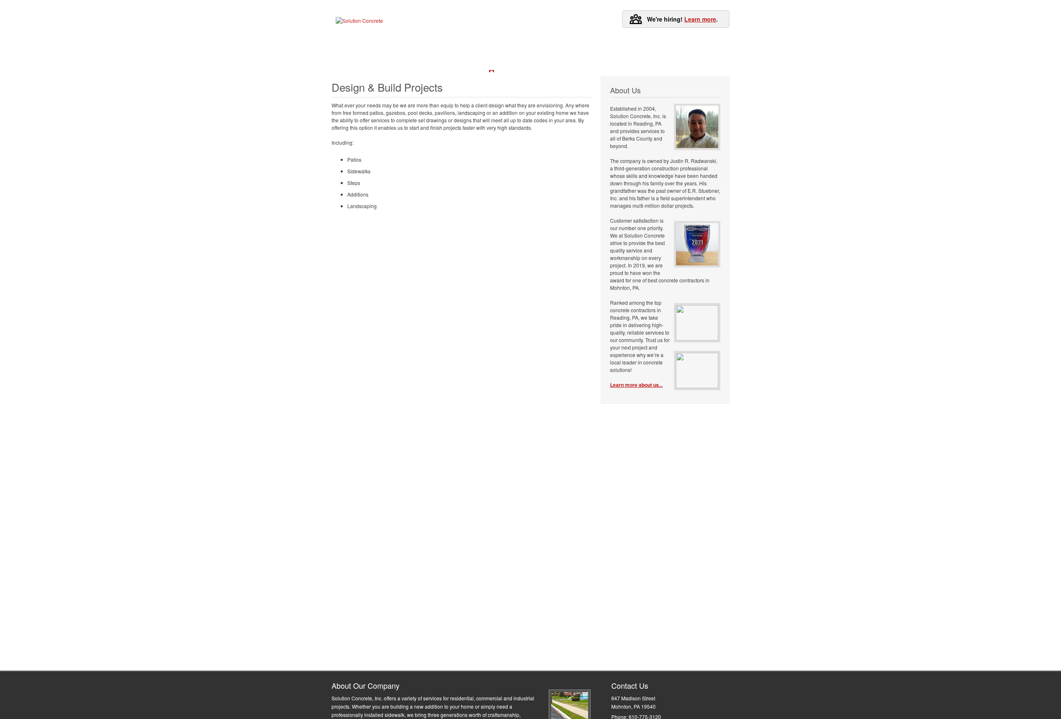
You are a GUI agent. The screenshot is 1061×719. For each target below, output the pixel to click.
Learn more (700, 19)
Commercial (620, 64)
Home (353, 50)
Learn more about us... (636, 385)
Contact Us (564, 50)
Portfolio (392, 50)
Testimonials (480, 50)
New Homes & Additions (416, 64)
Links (605, 50)
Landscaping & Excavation (372, 79)
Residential (355, 64)
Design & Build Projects (491, 64)
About (523, 50)
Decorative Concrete (562, 64)
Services (433, 50)
